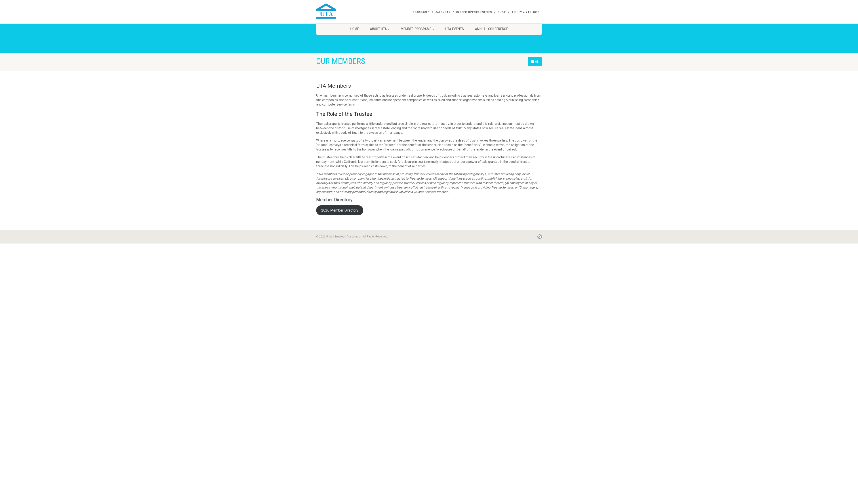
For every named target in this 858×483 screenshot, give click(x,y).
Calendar (442, 12)
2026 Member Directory (339, 210)
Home (354, 29)
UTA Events (454, 29)
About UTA (378, 29)
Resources (421, 12)
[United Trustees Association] (351, 11)
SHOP (502, 12)
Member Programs (416, 29)
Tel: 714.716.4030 (526, 12)
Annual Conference (491, 29)
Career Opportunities (474, 12)
